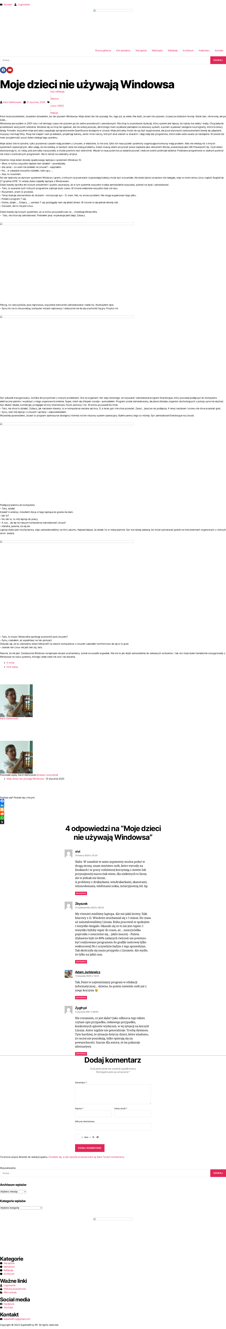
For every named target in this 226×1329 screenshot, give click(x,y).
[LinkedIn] (113, 805)
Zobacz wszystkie (47, 775)
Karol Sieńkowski (9, 718)
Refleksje (173, 50)
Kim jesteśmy (123, 50)
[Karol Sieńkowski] (113, 700)
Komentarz (81, 1082)
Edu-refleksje (57, 91)
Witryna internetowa (84, 1121)
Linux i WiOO (57, 105)
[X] (113, 822)
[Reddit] (113, 814)
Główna (54, 98)
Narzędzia (141, 50)
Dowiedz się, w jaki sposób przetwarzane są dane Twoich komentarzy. (87, 1157)
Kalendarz (204, 50)
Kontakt (219, 50)
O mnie (10, 662)
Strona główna (103, 50)
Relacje (54, 112)
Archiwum (188, 50)
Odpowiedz (81, 893)
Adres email (120, 1108)
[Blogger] (113, 809)
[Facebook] (3, 70)
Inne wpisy (12, 666)
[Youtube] (10, 70)
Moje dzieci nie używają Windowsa (25, 778)
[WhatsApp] (113, 818)
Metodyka (157, 50)
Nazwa (79, 1108)
